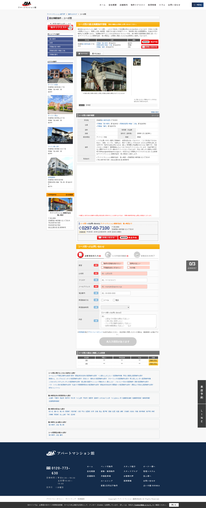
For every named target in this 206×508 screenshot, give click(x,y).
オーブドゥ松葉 (53, 85)
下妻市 (56, 398)
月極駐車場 (106, 476)
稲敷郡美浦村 (126, 398)
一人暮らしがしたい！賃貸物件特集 (110, 376)
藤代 (103, 47)
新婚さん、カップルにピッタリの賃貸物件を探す (65, 379)
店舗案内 (124, 4)
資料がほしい (135, 263)
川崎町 (51, 414)
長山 (100, 411)
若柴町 (67, 411)
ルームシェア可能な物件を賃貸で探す (61, 376)
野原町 (56, 414)
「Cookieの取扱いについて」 (142, 505)
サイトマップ (71, 499)
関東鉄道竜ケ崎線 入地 (57, 51)
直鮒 (109, 411)
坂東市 (96, 398)
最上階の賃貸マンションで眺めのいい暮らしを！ (97, 382)
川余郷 (126, 411)
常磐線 (99, 43)
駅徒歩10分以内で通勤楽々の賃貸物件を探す (115, 385)
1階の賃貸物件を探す (141, 382)
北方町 (73, 414)
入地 (110, 45)
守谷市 (85, 398)
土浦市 (51, 398)
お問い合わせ (174, 4)
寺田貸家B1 (51, 177)
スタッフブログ (131, 471)
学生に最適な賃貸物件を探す (133, 376)
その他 (132, 268)
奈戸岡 (148, 411)
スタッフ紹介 (130, 466)
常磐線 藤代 (54, 54)
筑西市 (91, 398)
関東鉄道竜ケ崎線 (102, 45)
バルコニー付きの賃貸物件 (124, 382)
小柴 (79, 411)
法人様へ (147, 476)
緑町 (121, 411)
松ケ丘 (51, 411)
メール (106, 300)
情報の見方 (155, 112)
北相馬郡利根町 (54, 401)
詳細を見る (153, 360)
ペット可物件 (107, 466)
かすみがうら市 (105, 398)
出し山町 (63, 414)
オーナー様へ (149, 466)
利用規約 (82, 332)
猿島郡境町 (146, 398)
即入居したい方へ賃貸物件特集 (140, 379)
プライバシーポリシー (95, 332)
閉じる (174, 505)
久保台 (132, 411)
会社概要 (113, 4)
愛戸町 (105, 411)
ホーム (103, 4)
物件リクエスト (138, 4)
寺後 (136, 411)
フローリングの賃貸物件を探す (118, 379)
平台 (83, 411)
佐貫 (89, 44)
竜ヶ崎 (62, 425)
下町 (68, 414)
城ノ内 (62, 411)
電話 (117, 300)
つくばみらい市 (116, 398)
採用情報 (152, 4)
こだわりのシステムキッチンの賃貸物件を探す (64, 382)
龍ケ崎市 (85, 44)
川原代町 (74, 411)
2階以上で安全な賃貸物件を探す (142, 385)
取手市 (67, 398)
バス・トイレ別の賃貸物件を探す (60, 385)
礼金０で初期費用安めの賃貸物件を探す (85, 385)
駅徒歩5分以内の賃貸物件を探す (86, 376)
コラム (162, 4)
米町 (153, 411)
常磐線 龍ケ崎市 (55, 47)
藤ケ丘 (56, 411)
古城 (96, 411)
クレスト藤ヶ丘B (53, 146)
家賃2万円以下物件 (109, 485)
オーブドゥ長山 (53, 115)
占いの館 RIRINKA (151, 485)
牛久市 (73, 398)
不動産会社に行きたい (112, 268)
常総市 (62, 398)
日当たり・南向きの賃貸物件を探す (95, 379)
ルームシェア (107, 480)
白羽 (92, 411)
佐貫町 (88, 411)
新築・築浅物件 (108, 471)
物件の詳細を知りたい (112, 263)
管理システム (149, 471)
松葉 (117, 411)
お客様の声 (129, 476)
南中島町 (142, 411)
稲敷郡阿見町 (137, 398)
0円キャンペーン (54, 388)
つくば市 (79, 398)
